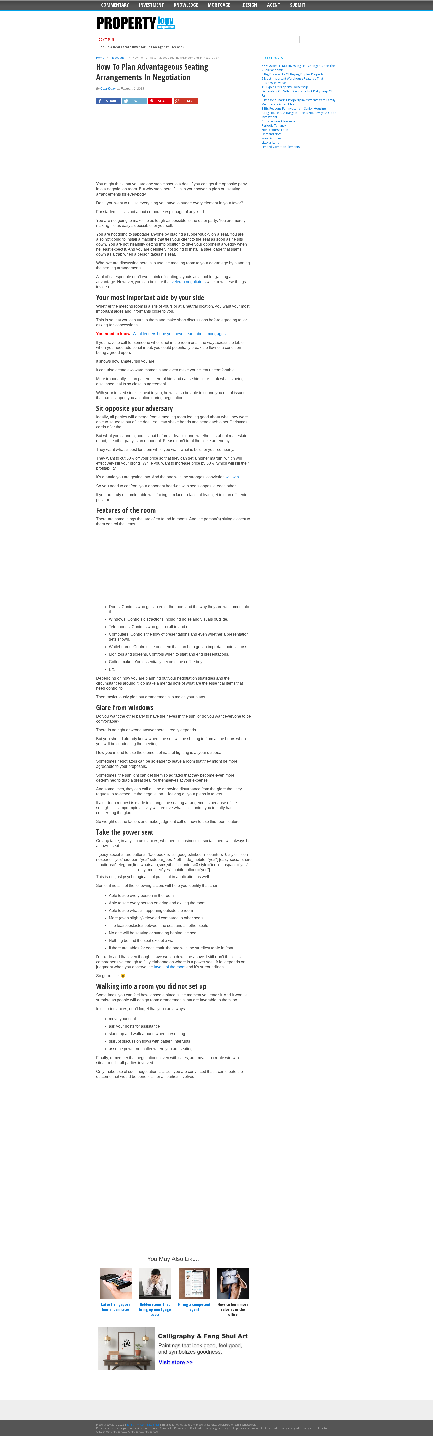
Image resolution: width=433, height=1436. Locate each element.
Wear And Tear (272, 138)
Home (100, 57)
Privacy (140, 1424)
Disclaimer (153, 1424)
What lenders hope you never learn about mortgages (179, 334)
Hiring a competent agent (194, 1307)
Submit (297, 4)
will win (232, 477)
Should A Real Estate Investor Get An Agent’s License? (141, 44)
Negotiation (118, 57)
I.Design (248, 4)
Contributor (108, 88)
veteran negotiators (189, 282)
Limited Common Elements (281, 147)
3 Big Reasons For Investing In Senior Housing (294, 108)
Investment (151, 4)
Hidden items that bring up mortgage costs (155, 1309)
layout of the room (169, 967)
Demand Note (272, 134)
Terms (130, 1424)
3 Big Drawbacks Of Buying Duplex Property (293, 74)
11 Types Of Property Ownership (285, 87)
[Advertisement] (174, 145)
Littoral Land (270, 142)
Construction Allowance (278, 121)
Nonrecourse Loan (275, 130)
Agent (273, 4)
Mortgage (219, 4)
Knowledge (186, 4)
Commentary (115, 4)
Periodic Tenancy (274, 125)
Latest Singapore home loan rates (115, 1307)
